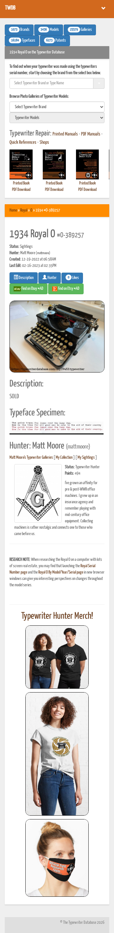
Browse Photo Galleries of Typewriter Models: (39, 96)
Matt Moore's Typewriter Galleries (31, 458)
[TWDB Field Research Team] (57, 858)
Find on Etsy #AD (68, 289)
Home (13, 210)
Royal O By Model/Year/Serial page (60, 572)
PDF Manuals (90, 134)
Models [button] (50, 30)
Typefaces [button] (23, 40)
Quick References (23, 142)
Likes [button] (73, 277)
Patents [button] (56, 40)
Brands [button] (20, 30)
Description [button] (26, 278)
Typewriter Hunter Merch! (57, 616)
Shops (44, 142)
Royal (23, 210)
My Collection (64, 458)
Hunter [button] (52, 278)
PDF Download (21, 190)
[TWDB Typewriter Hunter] (57, 657)
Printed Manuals (65, 134)
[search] (57, 106)
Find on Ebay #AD (32, 289)
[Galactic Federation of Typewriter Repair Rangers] (57, 754)
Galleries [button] (81, 30)
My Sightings (86, 458)
